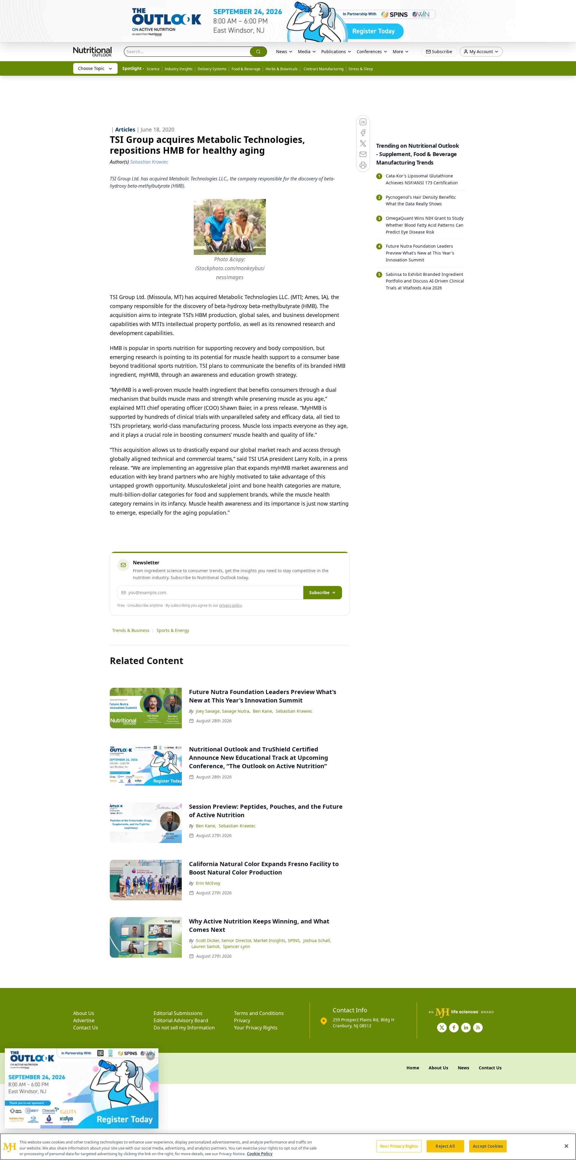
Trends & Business (130, 630)
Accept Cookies (488, 1146)
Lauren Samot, (205, 946)
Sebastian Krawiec (294, 711)
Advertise (83, 1020)
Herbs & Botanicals (282, 68)
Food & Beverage (246, 68)
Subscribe (319, 592)
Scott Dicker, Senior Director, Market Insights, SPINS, (248, 940)
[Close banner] (568, 8)
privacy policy (230, 605)
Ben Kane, (263, 711)
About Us (83, 1013)
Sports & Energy (173, 630)
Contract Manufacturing (323, 68)
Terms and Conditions (259, 1013)
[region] (288, 1146)
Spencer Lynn (236, 946)
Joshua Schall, (317, 940)
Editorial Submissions (178, 1013)
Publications (333, 51)
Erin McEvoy (208, 883)
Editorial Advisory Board (181, 1020)
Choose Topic (91, 68)
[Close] (566, 1145)
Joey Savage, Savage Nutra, (223, 711)
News (281, 51)
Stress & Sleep (361, 68)
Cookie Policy (259, 1153)
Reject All (445, 1146)
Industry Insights (179, 68)
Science (153, 68)
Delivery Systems (212, 68)
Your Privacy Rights (256, 1027)
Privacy (242, 1020)
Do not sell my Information (184, 1027)
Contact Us (85, 1027)
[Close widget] (150, 1056)
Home (412, 1068)
